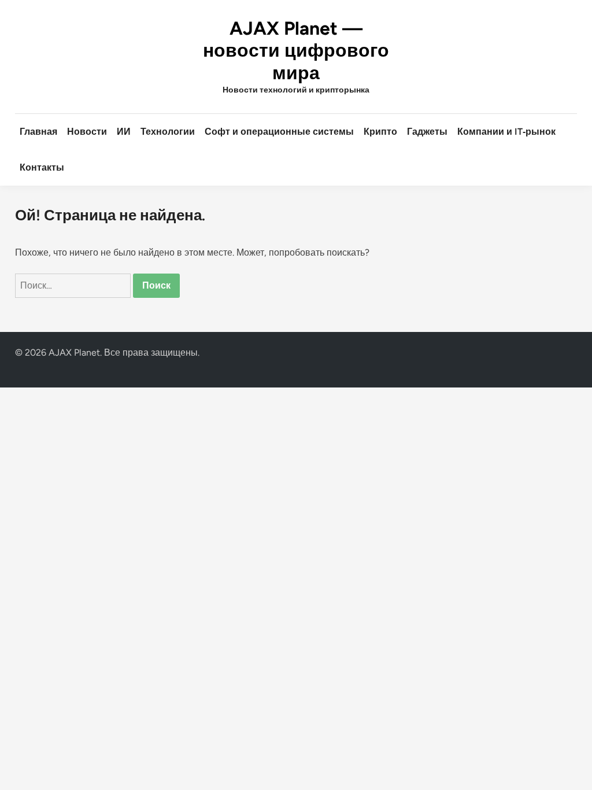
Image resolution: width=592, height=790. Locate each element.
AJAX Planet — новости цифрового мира (296, 50)
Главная (38, 131)
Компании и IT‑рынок (506, 131)
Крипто (380, 131)
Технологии (167, 131)
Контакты (42, 167)
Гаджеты (427, 131)
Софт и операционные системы (279, 131)
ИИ (124, 131)
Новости (87, 131)
